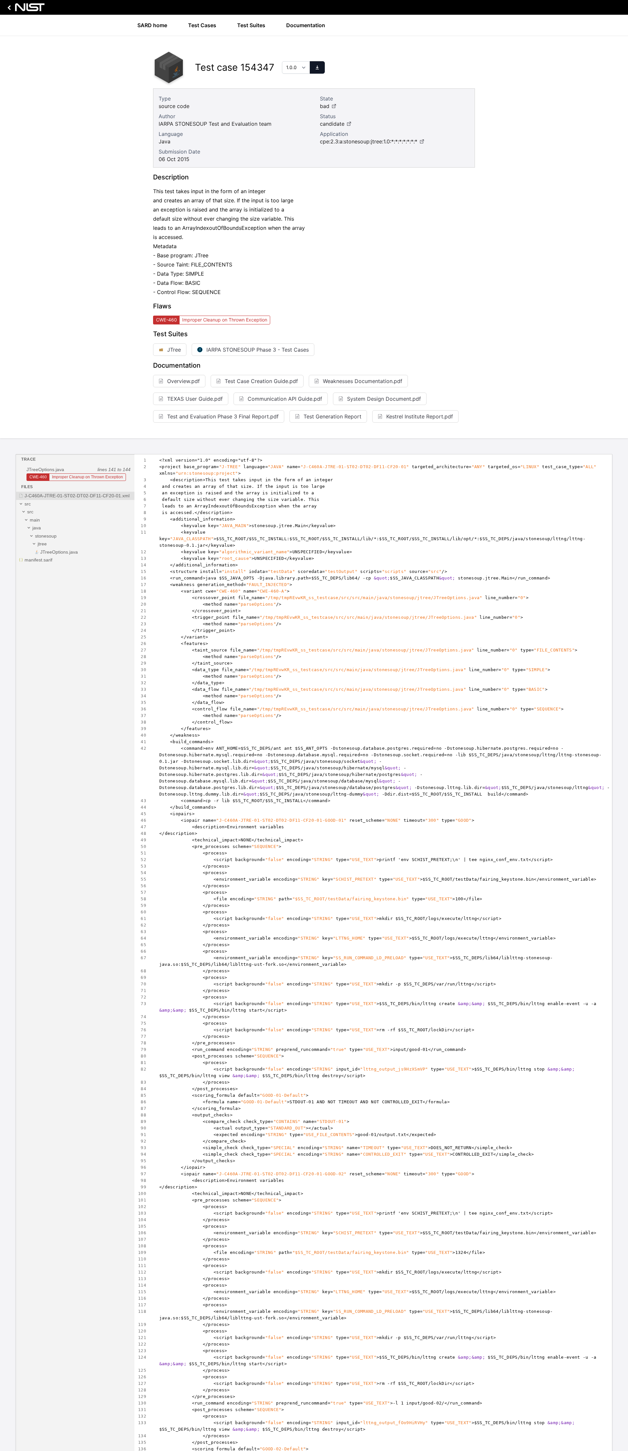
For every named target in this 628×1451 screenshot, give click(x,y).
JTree (174, 349)
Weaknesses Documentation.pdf (362, 381)
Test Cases (202, 25)
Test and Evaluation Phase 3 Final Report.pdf (223, 416)
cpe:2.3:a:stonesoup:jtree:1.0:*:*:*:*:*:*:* (368, 141)
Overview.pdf (183, 381)
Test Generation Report (332, 416)
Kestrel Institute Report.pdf (419, 416)
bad (324, 106)
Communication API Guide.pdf (285, 398)
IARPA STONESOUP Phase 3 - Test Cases (257, 349)
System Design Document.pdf (384, 398)
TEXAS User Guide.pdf (195, 398)
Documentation (305, 25)
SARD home (152, 25)
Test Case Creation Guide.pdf (261, 381)
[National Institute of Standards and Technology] (24, 9)
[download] (317, 67)
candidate (332, 123)
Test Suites (251, 25)
